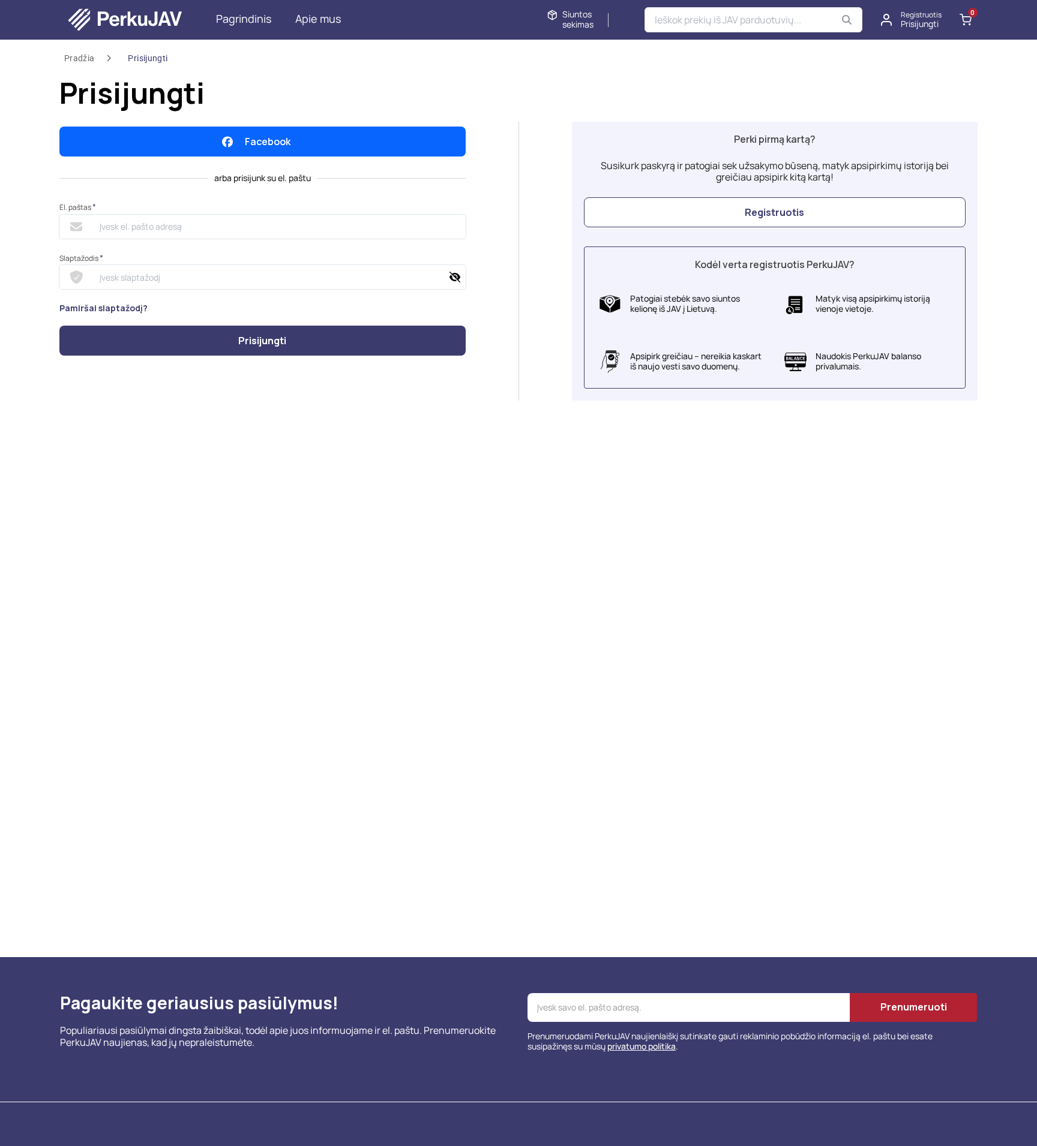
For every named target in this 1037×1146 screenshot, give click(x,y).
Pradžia (79, 58)
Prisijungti (147, 58)
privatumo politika (641, 1046)
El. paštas (77, 207)
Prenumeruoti (913, 1006)
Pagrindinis (243, 18)
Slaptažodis (81, 258)
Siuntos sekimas (578, 20)
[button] (911, 20)
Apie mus (318, 18)
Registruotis (774, 212)
